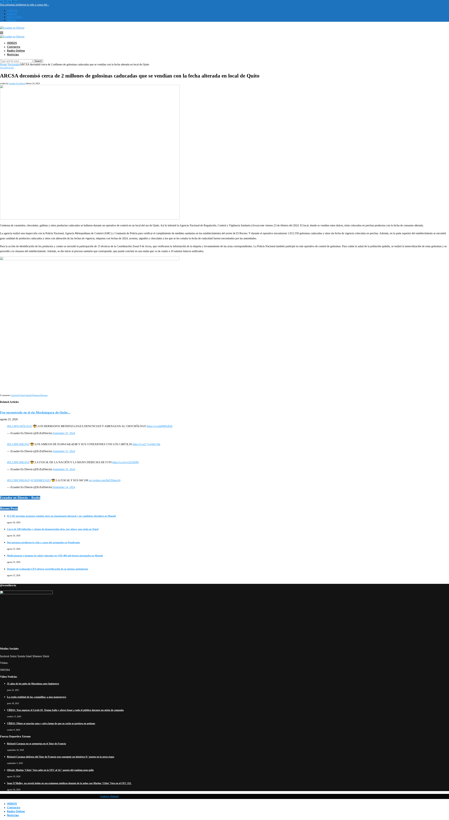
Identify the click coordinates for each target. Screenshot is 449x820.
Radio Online (14, 16)
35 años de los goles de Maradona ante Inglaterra (33, 683)
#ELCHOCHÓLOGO (19, 426)
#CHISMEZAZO (41, 480)
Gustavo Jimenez (109, 796)
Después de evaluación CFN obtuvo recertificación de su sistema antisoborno (47, 569)
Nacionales (14, 64)
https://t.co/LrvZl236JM (125, 462)
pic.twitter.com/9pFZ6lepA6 (104, 480)
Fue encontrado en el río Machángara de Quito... (35, 412)
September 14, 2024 (64, 487)
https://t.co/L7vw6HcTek (146, 444)
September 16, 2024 (64, 469)
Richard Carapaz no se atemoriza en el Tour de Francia (36, 743)
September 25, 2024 (64, 433)
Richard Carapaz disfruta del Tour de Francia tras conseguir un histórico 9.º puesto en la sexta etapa (60, 756)
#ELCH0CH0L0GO (18, 480)
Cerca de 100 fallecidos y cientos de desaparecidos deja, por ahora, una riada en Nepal (52, 529)
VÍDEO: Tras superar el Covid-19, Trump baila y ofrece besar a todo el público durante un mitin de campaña (65, 710)
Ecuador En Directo (17, 83)
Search (38, 61)
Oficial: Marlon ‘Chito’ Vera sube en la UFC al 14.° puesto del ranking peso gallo (50, 770)
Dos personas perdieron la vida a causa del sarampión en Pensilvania (43, 542)
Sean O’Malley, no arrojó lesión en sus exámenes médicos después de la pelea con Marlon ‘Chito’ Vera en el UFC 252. (69, 783)
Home (3, 64)
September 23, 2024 (64, 451)
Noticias (11, 20)
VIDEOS (12, 10)
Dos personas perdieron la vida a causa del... (24, 4)
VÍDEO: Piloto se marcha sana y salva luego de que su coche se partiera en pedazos (51, 723)
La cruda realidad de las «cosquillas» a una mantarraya (36, 697)
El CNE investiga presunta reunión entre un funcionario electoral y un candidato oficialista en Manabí (61, 516)
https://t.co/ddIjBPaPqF (160, 426)
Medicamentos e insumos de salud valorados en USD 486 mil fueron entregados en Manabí (55, 555)
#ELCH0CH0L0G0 (18, 444)
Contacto (12, 13)
